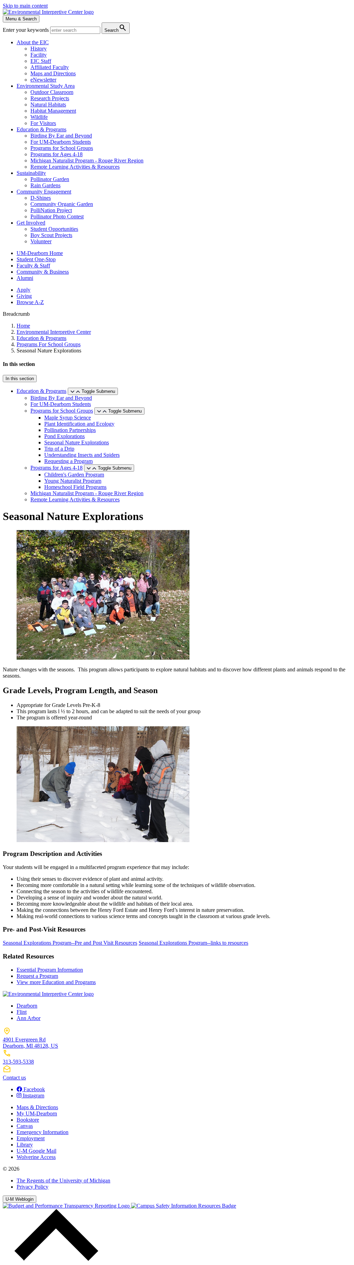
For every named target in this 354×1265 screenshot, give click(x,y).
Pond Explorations (64, 436)
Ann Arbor (28, 1018)
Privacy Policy (32, 1187)
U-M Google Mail (36, 1151)
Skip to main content (25, 6)
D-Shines (40, 198)
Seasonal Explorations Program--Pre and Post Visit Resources (70, 943)
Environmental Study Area (46, 86)
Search (115, 28)
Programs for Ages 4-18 (56, 154)
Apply (23, 290)
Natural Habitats (48, 104)
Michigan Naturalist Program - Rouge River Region (86, 160)
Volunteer (41, 241)
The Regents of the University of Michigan (63, 1180)
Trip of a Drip (59, 449)
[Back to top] (54, 1259)
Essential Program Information (50, 970)
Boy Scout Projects (51, 235)
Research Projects (49, 98)
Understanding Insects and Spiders (82, 455)
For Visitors (43, 123)
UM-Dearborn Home (40, 253)
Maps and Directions (53, 73)
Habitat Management (53, 111)
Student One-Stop (36, 259)
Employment (31, 1138)
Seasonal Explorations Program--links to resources (193, 943)
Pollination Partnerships (70, 430)
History (38, 48)
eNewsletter (43, 80)
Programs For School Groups (49, 344)
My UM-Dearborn (37, 1113)
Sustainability (31, 173)
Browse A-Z (30, 302)
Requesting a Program (68, 461)
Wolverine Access (36, 1157)
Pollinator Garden (49, 179)
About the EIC (33, 42)
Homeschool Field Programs (75, 487)
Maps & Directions (37, 1107)
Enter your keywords (26, 30)
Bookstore (28, 1120)
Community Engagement (44, 192)
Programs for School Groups (61, 148)
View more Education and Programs (56, 982)
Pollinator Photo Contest (57, 216)
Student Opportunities (54, 229)
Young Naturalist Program (72, 481)
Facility (38, 55)
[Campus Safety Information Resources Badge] (183, 1206)
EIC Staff (40, 61)
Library (25, 1145)
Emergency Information (42, 1132)
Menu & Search (21, 18)
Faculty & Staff (33, 265)
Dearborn (27, 1006)
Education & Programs (41, 129)
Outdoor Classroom (51, 92)
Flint (22, 1012)
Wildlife (39, 117)
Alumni (25, 278)
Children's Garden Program (74, 475)
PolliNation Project (51, 210)
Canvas (25, 1126)
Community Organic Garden (61, 204)
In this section (20, 378)
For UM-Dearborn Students (60, 142)
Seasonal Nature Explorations (76, 442)
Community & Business (43, 272)
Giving (24, 296)
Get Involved (31, 223)
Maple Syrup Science (67, 418)
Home (23, 326)
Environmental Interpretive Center (54, 332)
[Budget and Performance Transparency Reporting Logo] (67, 1206)
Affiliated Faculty (49, 67)
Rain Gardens (45, 185)
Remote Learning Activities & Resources (75, 167)
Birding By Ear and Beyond (61, 136)
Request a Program (37, 976)
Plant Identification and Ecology (79, 424)
